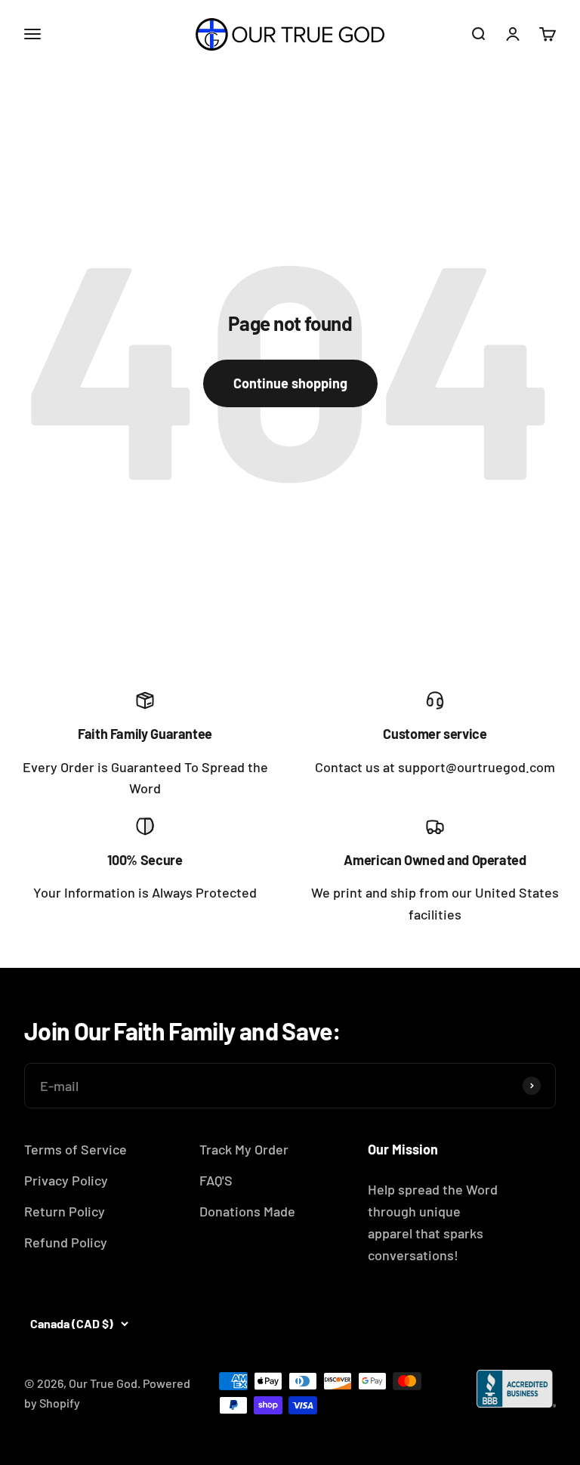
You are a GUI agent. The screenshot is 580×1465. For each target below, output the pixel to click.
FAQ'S (216, 1180)
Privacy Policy (66, 1180)
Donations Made (247, 1211)
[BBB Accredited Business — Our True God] (516, 1389)
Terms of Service (75, 1149)
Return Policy (64, 1211)
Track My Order (243, 1149)
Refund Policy (65, 1242)
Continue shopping (290, 383)
